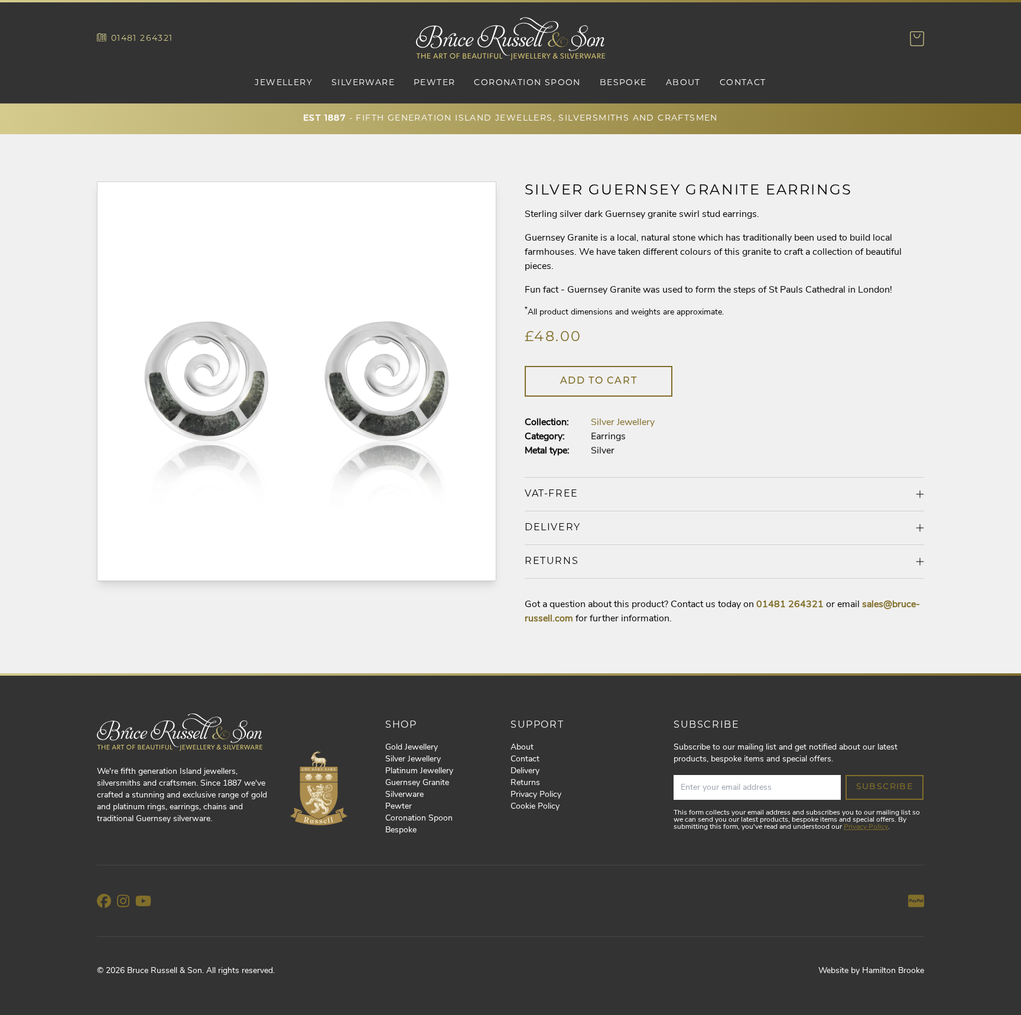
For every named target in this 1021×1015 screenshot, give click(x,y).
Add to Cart (599, 381)
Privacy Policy (535, 794)
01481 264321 (142, 38)
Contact (743, 83)
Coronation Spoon (527, 83)
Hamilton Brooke (893, 971)
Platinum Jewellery (419, 771)
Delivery (524, 771)
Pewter (434, 83)
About (683, 83)
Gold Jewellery (411, 747)
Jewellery (284, 83)
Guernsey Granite (417, 783)
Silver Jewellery (623, 422)
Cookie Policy (535, 806)
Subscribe (884, 787)
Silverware (363, 83)
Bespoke (623, 83)
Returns (525, 783)
